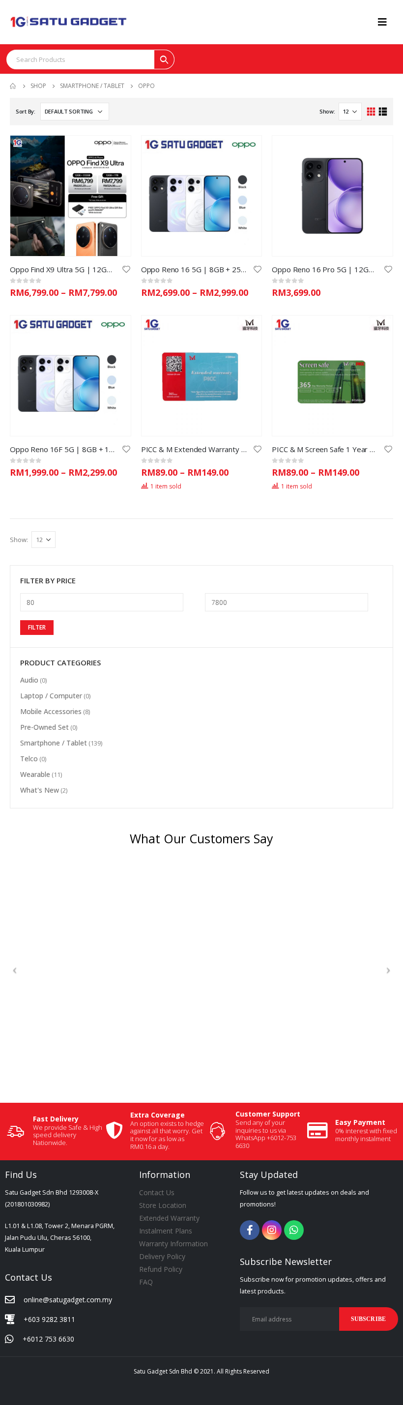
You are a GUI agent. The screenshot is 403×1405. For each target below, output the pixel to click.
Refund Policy (160, 1269)
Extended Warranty (169, 1218)
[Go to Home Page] (13, 86)
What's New (39, 790)
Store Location (162, 1205)
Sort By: (25, 111)
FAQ (146, 1282)
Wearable (35, 774)
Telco (29, 758)
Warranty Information (173, 1243)
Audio (29, 680)
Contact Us (156, 1192)
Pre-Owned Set (44, 727)
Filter (37, 627)
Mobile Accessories (51, 711)
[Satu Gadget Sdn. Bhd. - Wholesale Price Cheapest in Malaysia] (69, 21)
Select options (114, 152)
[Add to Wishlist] (126, 268)
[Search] (164, 59)
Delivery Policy (162, 1256)
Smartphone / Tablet (53, 742)
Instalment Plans (165, 1230)
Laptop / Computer (51, 695)
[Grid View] (371, 111)
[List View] (382, 111)
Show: (327, 111)
